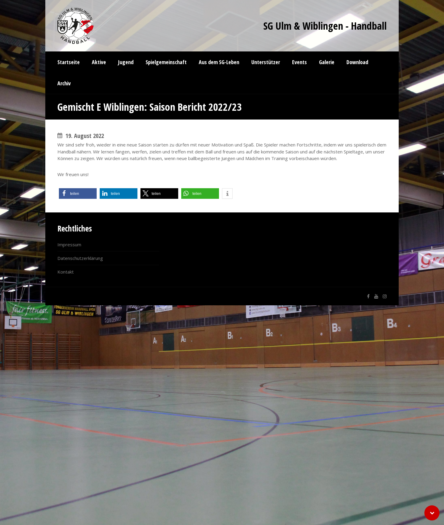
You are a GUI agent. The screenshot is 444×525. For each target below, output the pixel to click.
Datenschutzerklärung (80, 258)
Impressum (69, 244)
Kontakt (65, 272)
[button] (78, 193)
